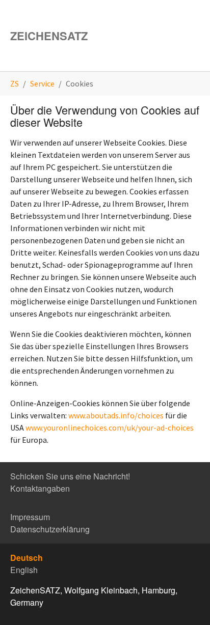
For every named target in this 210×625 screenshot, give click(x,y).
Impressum (30, 517)
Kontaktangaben (40, 488)
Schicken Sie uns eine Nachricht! (70, 476)
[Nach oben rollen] (187, 602)
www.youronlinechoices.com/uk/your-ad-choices (109, 427)
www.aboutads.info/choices (116, 415)
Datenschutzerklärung (50, 529)
